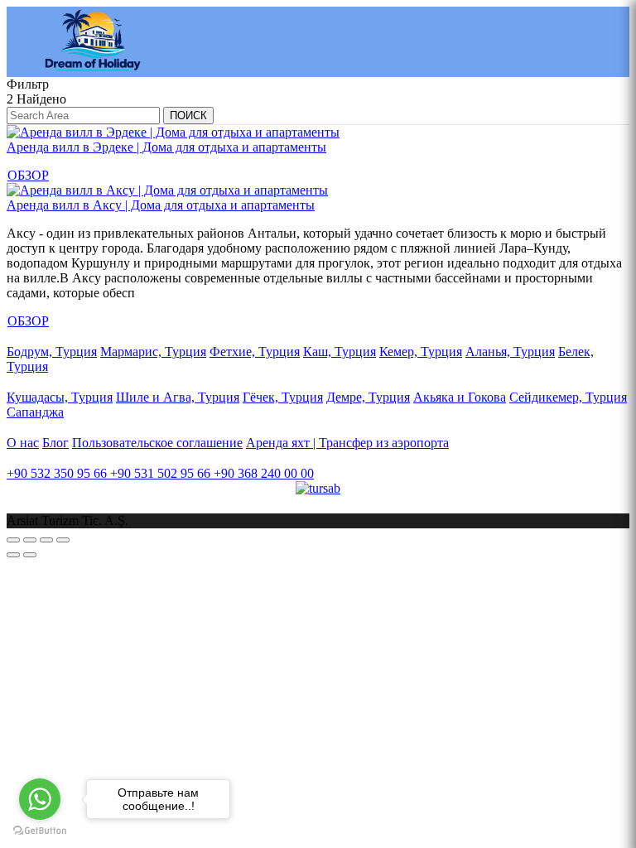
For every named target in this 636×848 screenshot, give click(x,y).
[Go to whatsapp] (39, 799)
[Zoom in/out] (63, 539)
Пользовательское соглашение (157, 443)
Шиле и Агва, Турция (177, 397)
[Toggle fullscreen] (46, 539)
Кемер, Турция (420, 351)
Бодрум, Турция (52, 351)
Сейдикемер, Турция (568, 397)
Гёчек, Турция (283, 397)
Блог (55, 443)
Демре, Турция (368, 397)
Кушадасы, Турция (60, 397)
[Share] (29, 539)
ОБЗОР (28, 175)
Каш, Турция (339, 351)
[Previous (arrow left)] (13, 554)
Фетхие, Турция (255, 351)
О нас (23, 443)
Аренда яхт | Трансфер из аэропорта (347, 443)
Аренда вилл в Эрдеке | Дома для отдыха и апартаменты (166, 147)
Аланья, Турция (510, 351)
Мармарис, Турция (153, 351)
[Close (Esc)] (13, 539)
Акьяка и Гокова (459, 397)
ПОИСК (188, 115)
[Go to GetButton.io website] (39, 831)
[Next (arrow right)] (29, 554)
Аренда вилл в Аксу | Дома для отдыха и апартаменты (161, 205)
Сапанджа (35, 412)
